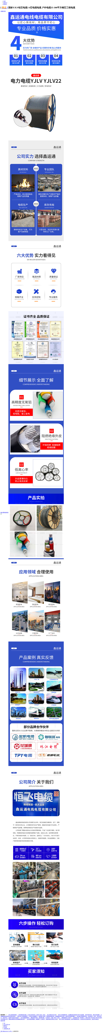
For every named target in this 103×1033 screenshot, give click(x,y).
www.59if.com (6, 1024)
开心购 (5, 1027)
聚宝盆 (5, 4)
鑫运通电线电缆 (4, 512)
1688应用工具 (6, 1028)
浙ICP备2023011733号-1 (6, 1031)
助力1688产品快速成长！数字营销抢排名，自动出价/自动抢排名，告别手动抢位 (79, 1019)
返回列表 (3, 1020)
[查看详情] (3, 11)
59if (4, 1023)
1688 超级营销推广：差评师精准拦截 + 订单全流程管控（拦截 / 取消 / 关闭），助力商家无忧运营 (32, 1014)
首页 (4, 1)
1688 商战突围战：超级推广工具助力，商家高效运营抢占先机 (42, 1019)
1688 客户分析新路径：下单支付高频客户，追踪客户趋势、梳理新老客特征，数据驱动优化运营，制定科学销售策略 (46, 1016)
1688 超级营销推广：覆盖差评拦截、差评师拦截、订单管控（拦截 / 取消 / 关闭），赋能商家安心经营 (45, 1017)
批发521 (5, 2)
